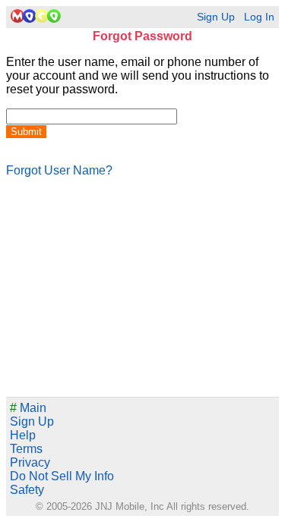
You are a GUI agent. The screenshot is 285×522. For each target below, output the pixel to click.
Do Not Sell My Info (62, 476)
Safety (27, 489)
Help (23, 435)
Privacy (30, 462)
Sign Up (216, 17)
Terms (26, 448)
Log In (259, 17)
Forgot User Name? (59, 170)
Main (28, 407)
